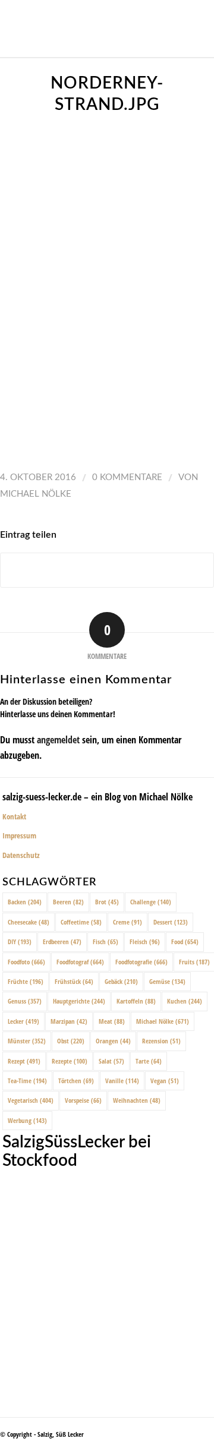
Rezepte (69, 1060)
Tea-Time (27, 1080)
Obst (70, 1040)
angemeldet (58, 739)
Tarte (149, 1060)
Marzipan (69, 1021)
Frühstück (74, 981)
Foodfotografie (141, 961)
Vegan (164, 1080)
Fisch (105, 941)
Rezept (24, 1060)
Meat (112, 1021)
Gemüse (167, 981)
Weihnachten (136, 1100)
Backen (25, 901)
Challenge (150, 901)
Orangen (113, 1040)
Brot (107, 901)
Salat (111, 1060)
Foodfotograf (80, 961)
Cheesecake (28, 921)
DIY (20, 941)
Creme (127, 921)
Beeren (68, 901)
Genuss (25, 1000)
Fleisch (145, 941)
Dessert (170, 921)
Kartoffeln (136, 1000)
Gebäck (121, 981)
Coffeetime (81, 921)
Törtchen (76, 1080)
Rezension (161, 1040)
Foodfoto (26, 961)
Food (185, 941)
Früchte (25, 981)
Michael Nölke (35, 494)
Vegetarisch (31, 1100)
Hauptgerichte (79, 1000)
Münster (27, 1040)
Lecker (23, 1021)
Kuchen (184, 1000)
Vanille (122, 1080)
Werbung (27, 1120)
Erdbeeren (62, 941)
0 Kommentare (127, 477)
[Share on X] (107, 570)
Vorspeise (83, 1100)
